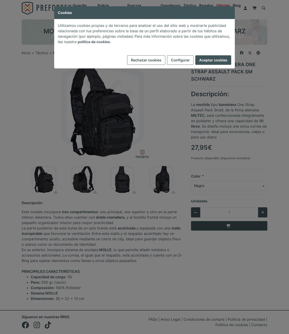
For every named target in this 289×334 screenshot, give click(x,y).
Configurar (180, 60)
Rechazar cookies (146, 60)
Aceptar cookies (213, 60)
